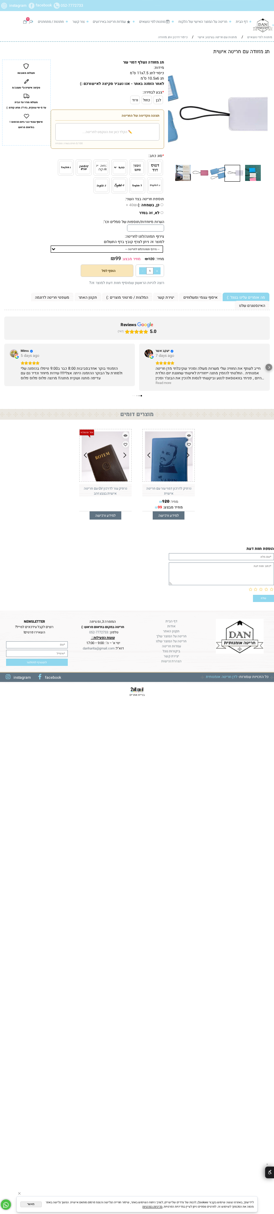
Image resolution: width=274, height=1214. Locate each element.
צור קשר (78, 21)
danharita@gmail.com (98, 648)
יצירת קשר (171, 656)
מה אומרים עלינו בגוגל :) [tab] (246, 297)
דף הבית (242, 21)
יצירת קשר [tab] (165, 297)
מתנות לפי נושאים (152, 21)
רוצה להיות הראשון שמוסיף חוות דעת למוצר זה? (126, 282)
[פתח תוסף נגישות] (269, 1172)
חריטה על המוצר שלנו (171, 641)
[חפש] (30, 21)
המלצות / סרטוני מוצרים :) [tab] (127, 297)
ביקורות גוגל (171, 651)
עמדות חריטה (171, 646)
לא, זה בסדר (149, 213)
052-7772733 (72, 5)
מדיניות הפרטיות (152, 1206)
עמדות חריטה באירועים (109, 21)
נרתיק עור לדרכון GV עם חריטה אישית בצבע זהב (105, 491)
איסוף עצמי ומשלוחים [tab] (200, 297)
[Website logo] (263, 25)
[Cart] (24, 21)
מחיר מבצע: (131, 259)
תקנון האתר (171, 631)
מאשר (31, 1204)
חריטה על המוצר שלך (171, 636)
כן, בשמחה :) (142, 205)
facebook (44, 5)
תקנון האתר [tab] (87, 297)
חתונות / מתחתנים (51, 21)
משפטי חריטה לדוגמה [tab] (52, 297)
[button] (263, 67)
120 (151, 259)
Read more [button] (163, 383)
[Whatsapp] (5, 1204)
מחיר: (159, 259)
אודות (171, 626)
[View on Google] (14, 353)
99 (118, 258)
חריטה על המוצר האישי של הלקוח (202, 21)
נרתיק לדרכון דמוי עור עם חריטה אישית (168, 491)
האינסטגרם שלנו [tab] (252, 305)
